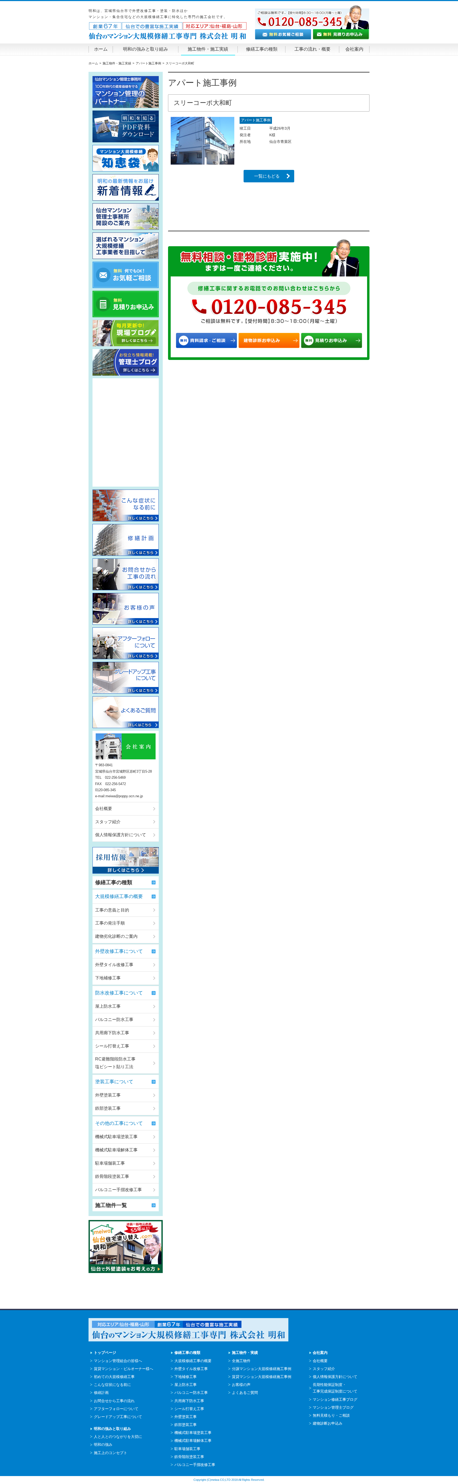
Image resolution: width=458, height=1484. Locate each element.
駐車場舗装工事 (110, 1163)
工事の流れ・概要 (312, 49)
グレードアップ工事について (118, 1417)
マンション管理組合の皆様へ (118, 1361)
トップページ (105, 1352)
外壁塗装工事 (108, 1095)
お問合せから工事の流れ (114, 1401)
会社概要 (103, 808)
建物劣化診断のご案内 (116, 936)
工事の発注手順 (110, 923)
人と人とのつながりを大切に (118, 1436)
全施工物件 (241, 1361)
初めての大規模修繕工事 (114, 1377)
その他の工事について (119, 1123)
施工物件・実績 (245, 1352)
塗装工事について (114, 1081)
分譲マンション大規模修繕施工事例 (261, 1369)
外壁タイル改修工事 (114, 964)
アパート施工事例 (256, 120)
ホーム (101, 49)
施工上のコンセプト (110, 1453)
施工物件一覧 (111, 1205)
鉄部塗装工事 (108, 1108)
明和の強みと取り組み (145, 49)
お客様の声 (241, 1384)
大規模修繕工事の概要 (119, 896)
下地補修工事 (108, 978)
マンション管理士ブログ (333, 1407)
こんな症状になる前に (112, 1384)
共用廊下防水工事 (112, 1033)
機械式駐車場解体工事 (116, 1150)
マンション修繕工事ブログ (335, 1399)
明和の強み (103, 1444)
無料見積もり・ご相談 (331, 1415)
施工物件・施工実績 (208, 49)
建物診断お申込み (327, 1423)
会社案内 (354, 49)
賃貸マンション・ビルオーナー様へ (123, 1369)
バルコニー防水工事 (114, 1019)
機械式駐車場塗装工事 (116, 1136)
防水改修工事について (119, 993)
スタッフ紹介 (108, 822)
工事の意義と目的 (112, 910)
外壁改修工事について (119, 951)
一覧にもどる (267, 176)
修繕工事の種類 (262, 49)
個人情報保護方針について (120, 835)
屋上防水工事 (108, 1006)
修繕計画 (101, 1392)
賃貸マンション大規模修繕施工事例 (261, 1377)
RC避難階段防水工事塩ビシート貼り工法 (115, 1063)
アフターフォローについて (116, 1409)
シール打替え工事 (112, 1046)
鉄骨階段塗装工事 (112, 1176)
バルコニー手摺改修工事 (118, 1189)
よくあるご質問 (245, 1392)
